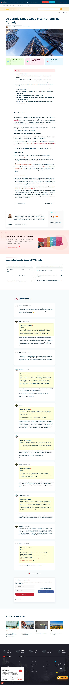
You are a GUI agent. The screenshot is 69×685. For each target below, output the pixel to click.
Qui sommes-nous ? (34, 664)
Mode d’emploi (21, 664)
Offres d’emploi (26, 2)
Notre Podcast (45, 669)
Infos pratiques (20, 2)
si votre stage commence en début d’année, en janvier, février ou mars (34, 157)
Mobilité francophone (26, 164)
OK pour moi (20, 679)
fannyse (20, 543)
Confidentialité (33, 661)
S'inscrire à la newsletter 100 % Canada (44, 270)
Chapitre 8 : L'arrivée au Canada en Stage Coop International (29, 95)
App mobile (33, 669)
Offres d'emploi (46, 666)
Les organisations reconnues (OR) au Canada (16, 275)
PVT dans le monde (46, 664)
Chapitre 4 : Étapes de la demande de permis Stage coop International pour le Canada (35, 82)
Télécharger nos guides (13, 247)
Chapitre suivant (48, 203)
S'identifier (66, 2)
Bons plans (21, 666)
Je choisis (12, 679)
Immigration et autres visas (20, 224)
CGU (19, 661)
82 (37, 573)
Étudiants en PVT (34, 671)
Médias (32, 666)
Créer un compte (61, 2)
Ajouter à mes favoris (56, 212)
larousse (20, 369)
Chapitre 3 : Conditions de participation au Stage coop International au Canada (33, 79)
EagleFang (21, 405)
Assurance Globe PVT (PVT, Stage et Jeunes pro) (17, 281)
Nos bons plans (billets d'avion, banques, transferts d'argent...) (47, 275)
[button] (2, 683)
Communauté (31, 2)
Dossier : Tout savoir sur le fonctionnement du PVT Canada (48, 266)
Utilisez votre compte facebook (46, 591)
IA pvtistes (45, 671)
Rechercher (36, 2)
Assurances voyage (45, 2)
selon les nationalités (21, 124)
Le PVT (12, 2)
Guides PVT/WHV (22, 669)
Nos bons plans (52, 2)
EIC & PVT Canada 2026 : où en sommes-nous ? (16, 266)
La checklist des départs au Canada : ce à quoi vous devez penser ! (48, 281)
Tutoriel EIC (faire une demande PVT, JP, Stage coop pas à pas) (18, 270)
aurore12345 (21, 305)
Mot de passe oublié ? (19, 599)
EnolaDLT (20, 321)
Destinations (16, 2)
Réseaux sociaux (22, 671)
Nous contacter (46, 661)
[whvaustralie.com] (58, 673)
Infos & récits (10, 5)
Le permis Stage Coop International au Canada (22, 5)
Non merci (5, 679)
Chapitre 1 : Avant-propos (21, 74)
